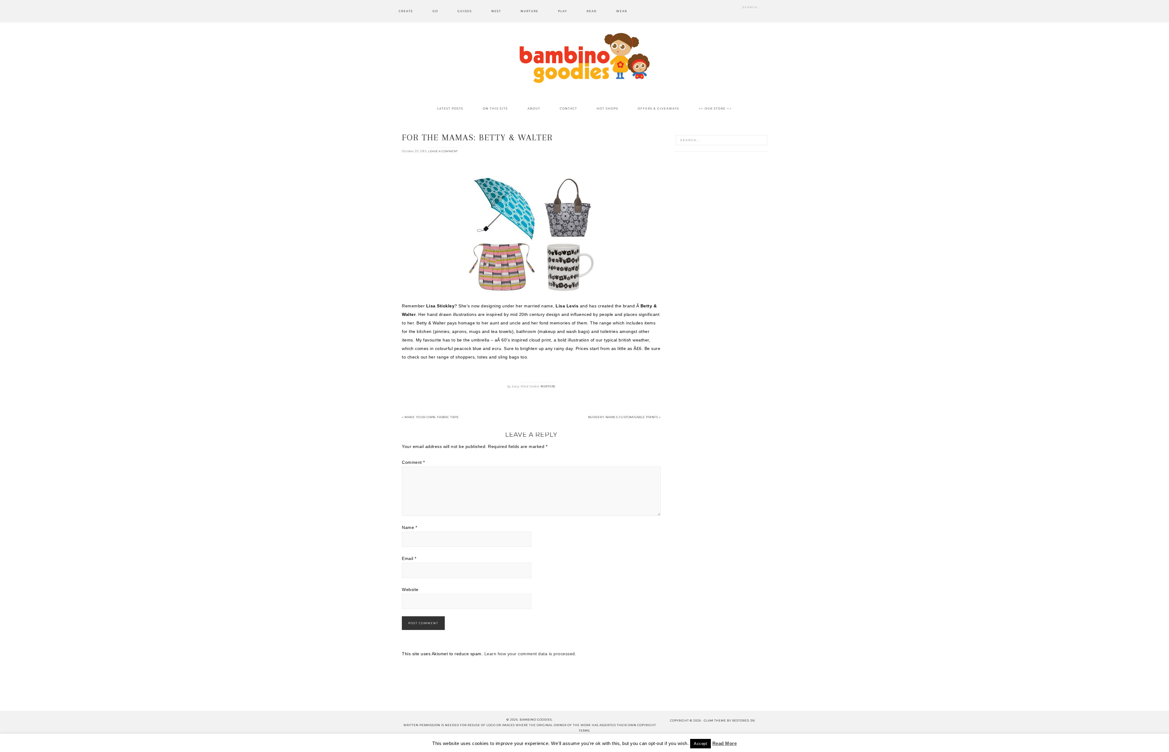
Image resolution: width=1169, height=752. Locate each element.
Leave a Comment (443, 151)
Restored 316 (743, 720)
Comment (413, 462)
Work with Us (696, 742)
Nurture (548, 386)
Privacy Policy (656, 742)
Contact (490, 742)
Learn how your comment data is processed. (530, 653)
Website (410, 589)
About (464, 742)
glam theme (715, 720)
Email (409, 558)
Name (409, 527)
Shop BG (517, 742)
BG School (548, 742)
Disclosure (580, 742)
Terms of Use (616, 742)
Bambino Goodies (584, 57)
